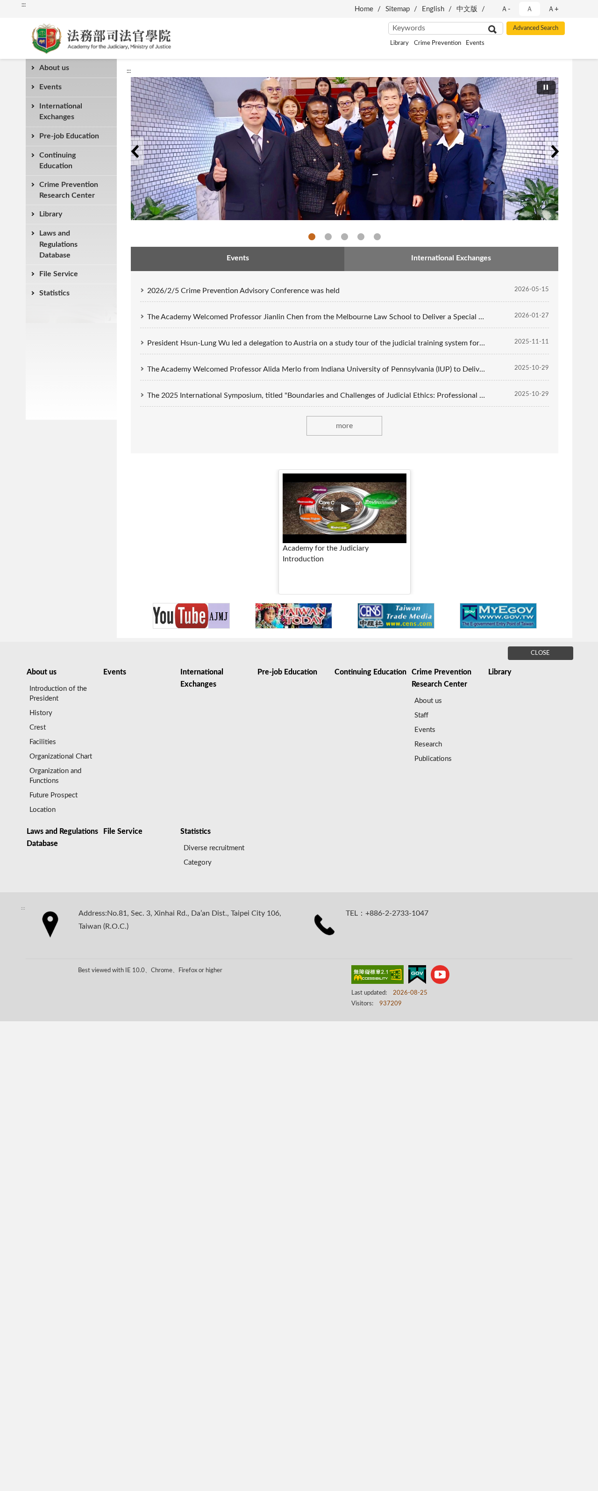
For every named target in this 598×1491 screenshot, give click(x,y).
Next (554, 151)
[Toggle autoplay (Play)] (546, 87)
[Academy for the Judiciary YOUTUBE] (191, 616)
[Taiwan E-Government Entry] (498, 616)
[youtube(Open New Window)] (440, 976)
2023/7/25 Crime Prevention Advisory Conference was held (360, 236)
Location (42, 809)
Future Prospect (53, 795)
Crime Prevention (437, 43)
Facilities (42, 742)
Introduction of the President (58, 693)
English (433, 9)
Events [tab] (238, 258)
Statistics (54, 293)
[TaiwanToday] (293, 616)
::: (129, 71)
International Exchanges (60, 111)
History (40, 713)
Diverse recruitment (214, 848)
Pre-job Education (69, 136)
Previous (134, 151)
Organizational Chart (60, 756)
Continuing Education (57, 160)
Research (428, 744)
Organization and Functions (55, 775)
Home (364, 9)
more (344, 426)
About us (54, 68)
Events (475, 43)
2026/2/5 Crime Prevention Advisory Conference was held (243, 290)
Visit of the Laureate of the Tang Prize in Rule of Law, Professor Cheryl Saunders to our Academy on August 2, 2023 (377, 236)
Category (198, 862)
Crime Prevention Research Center (68, 190)
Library (399, 43)
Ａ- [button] (506, 9)
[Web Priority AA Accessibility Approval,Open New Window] (377, 976)
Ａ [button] (529, 9)
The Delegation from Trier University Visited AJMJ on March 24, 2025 (328, 236)
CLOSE (540, 653)
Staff (421, 715)
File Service (58, 274)
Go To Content (28, 7)
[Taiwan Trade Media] (395, 616)
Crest (37, 727)
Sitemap (397, 9)
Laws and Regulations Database (58, 243)
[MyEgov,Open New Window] (417, 976)
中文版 (466, 9)
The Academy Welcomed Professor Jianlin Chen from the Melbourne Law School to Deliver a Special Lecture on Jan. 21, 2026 (316, 317)
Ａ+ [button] (553, 9)
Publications (433, 758)
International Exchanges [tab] (451, 258)
